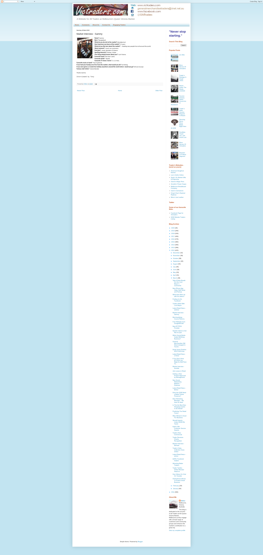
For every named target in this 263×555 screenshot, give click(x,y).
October (176, 258)
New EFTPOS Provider (177, 327)
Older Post (158, 90)
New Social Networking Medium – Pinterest (177, 382)
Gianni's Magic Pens (177, 181)
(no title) (182, 55)
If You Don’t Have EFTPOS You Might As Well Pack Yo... (179, 361)
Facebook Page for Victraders (177, 214)
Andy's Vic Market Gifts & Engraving (178, 178)
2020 (173, 228)
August (175, 264)
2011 (173, 492)
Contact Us (106, 25)
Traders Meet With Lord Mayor (179, 304)
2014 (173, 245)
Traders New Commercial (177, 433)
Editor (183, 501)
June (175, 269)
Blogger (140, 541)
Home (77, 25)
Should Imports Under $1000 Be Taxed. (179, 422)
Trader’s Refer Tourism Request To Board (182, 112)
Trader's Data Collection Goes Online (178, 449)
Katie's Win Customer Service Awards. (179, 428)
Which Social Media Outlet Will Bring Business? (179, 337)
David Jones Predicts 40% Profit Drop (179, 350)
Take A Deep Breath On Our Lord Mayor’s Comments (179, 283)
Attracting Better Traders (178, 464)
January (176, 488)
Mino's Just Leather (177, 197)
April (174, 275)
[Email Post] (95, 84)
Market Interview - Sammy (178, 313)
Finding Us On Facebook (177, 300)
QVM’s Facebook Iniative (178, 459)
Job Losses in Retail (179, 371)
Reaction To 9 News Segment (182, 154)
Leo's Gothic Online (177, 175)
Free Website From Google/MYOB (179, 322)
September (177, 261)
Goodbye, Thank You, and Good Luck (182, 134)
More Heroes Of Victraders (182, 66)
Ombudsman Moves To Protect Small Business (179, 480)
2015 (173, 242)
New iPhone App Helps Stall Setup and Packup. (179, 290)
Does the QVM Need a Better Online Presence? (179, 394)
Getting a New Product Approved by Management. (179, 375)
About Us (96, 25)
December (176, 253)
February (176, 485)
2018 (173, 233)
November (176, 255)
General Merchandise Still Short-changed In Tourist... (179, 344)
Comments (85, 25)
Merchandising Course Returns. (179, 318)
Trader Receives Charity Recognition (178, 439)
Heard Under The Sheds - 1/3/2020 (182, 88)
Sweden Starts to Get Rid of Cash (179, 331)
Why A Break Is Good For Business (179, 416)
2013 (173, 247)
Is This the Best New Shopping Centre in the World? (179, 406)
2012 (173, 250)
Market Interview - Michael (178, 444)
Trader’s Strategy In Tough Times (182, 78)
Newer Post (81, 90)
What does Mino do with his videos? (179, 295)
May (174, 272)
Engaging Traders (119, 25)
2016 (173, 239)
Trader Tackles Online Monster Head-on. (178, 469)
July (174, 267)
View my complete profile (177, 530)
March (175, 278)
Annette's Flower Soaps (178, 184)
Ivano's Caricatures (177, 190)
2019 (173, 230)
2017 (173, 236)
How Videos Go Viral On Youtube (179, 475)
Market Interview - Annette (178, 367)
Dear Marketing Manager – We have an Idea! (178, 400)
